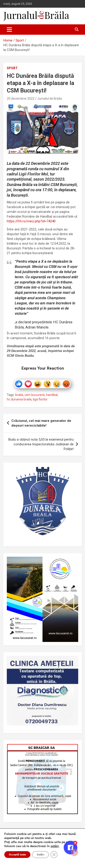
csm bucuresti (34, 395)
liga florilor (40, 399)
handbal (52, 395)
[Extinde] (72, 661)
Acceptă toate (17, 854)
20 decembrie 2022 (20, 98)
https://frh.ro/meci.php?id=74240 (31, 221)
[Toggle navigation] (9, 29)
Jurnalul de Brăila (49, 98)
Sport (12, 68)
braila (19, 395)
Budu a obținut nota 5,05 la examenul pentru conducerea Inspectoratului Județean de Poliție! (41, 444)
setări (55, 846)
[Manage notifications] (74, 852)
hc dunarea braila (19, 399)
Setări (40, 854)
